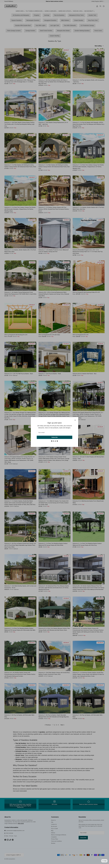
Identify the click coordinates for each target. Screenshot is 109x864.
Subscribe (54, 437)
